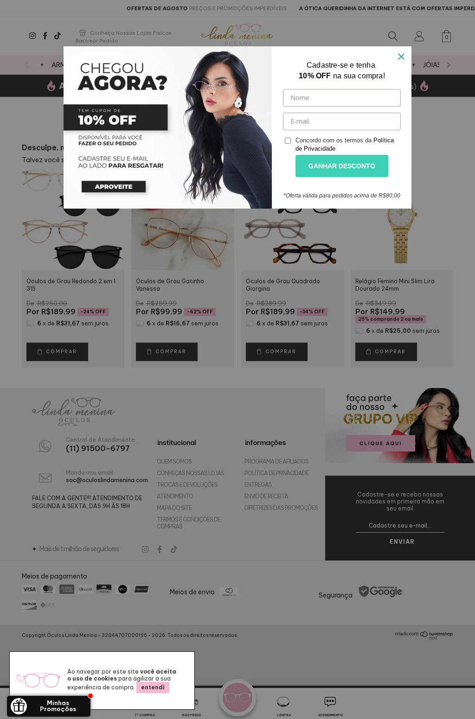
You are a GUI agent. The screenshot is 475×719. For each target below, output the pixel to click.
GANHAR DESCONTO (341, 166)
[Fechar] (401, 56)
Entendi (153, 687)
